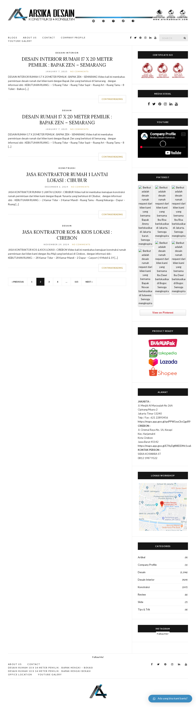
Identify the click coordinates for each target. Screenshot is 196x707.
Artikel (141, 557)
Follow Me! (163, 633)
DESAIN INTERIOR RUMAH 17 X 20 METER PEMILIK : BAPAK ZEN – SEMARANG (67, 62)
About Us (30, 37)
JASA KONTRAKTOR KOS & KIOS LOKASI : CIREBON (67, 235)
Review (142, 594)
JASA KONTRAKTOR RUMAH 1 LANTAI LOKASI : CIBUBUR (67, 177)
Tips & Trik (144, 609)
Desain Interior (67, 53)
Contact (48, 37)
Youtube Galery (20, 41)
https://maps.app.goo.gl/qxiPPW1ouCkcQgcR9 (164, 421)
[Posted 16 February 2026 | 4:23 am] (162, 267)
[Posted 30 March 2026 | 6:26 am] (162, 212)
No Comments (79, 71)
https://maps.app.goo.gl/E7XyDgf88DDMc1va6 (164, 445)
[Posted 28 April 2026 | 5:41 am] (145, 216)
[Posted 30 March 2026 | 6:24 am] (179, 212)
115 (76, 281)
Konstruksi (67, 168)
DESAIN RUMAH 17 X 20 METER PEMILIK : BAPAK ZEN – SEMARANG (67, 120)
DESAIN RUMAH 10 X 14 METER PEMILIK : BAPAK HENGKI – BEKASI (50, 667)
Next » (89, 281)
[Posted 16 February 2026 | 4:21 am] (179, 267)
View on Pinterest (162, 312)
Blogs (12, 37)
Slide (140, 602)
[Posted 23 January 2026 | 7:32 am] (145, 277)
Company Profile (73, 37)
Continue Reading (112, 99)
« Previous (18, 281)
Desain (67, 110)
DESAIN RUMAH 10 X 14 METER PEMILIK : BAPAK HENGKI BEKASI (49, 671)
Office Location (20, 674)
